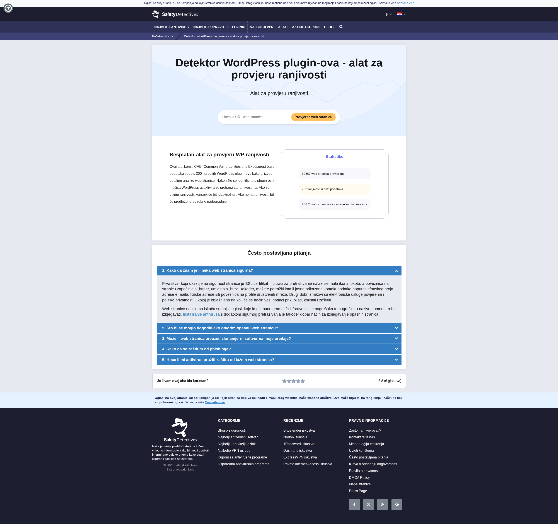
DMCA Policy (359, 477)
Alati (283, 27)
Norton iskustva (295, 437)
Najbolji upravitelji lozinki (219, 27)
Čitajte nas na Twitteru (368, 504)
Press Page (358, 491)
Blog (329, 27)
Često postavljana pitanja (368, 457)
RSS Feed (382, 504)
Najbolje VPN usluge (234, 450)
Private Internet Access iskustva (307, 464)
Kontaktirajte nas (362, 437)
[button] (8, 8)
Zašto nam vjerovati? (365, 430)
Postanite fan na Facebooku (354, 504)
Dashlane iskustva (297, 450)
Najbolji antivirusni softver (238, 437)
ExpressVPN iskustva (300, 457)
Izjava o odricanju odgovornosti (373, 464)
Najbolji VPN (262, 27)
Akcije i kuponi (306, 27)
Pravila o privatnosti (364, 471)
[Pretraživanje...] (340, 27)
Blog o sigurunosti (232, 430)
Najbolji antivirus (171, 27)
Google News (396, 504)
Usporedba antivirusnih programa (243, 464)
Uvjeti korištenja (361, 450)
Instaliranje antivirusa (201, 314)
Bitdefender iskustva (299, 430)
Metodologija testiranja (366, 444)
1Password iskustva (298, 444)
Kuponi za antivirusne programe (242, 457)
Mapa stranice (360, 484)
